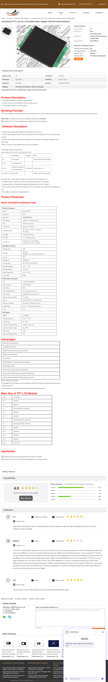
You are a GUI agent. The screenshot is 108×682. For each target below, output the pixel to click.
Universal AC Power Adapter (13, 663)
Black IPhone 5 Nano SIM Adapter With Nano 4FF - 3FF (23, 652)
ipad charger (9, 599)
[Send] (102, 678)
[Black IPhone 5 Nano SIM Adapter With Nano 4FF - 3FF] (23, 643)
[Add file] (66, 678)
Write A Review (26, 498)
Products (73, 13)
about (61, 13)
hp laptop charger (21, 599)
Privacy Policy (15, 680)
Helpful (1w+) (20, 545)
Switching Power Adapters (21, 18)
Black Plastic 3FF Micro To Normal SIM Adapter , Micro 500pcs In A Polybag (14, 668)
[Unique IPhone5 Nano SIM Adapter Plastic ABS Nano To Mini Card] (38, 643)
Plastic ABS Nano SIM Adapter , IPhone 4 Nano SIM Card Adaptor (9, 652)
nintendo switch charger (37, 599)
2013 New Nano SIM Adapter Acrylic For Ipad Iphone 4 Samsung (53, 652)
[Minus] (102, 632)
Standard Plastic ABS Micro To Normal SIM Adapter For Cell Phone (14, 672)
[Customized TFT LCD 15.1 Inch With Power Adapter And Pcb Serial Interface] (7, 31)
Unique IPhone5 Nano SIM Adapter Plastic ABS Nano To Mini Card (38, 652)
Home (50, 13)
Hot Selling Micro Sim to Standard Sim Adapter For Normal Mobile (14, 676)
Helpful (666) (20, 585)
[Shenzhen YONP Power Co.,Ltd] (12, 12)
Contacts (86, 13)
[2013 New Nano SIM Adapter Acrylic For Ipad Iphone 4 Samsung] (53, 643)
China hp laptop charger (27, 680)
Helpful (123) (20, 521)
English (103, 4)
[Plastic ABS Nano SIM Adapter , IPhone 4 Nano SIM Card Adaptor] (8, 643)
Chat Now (99, 13)
